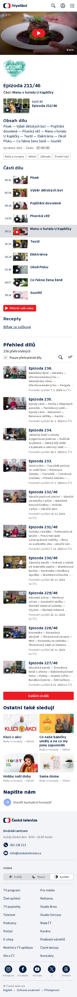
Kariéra (45, 931)
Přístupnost (51, 990)
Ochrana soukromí (28, 990)
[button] (38, 33)
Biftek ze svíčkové (17, 327)
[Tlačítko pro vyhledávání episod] (60, 357)
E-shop (8, 939)
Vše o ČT (9, 956)
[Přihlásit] (63, 5)
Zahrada (45, 156)
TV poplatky (11, 906)
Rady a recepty (14, 156)
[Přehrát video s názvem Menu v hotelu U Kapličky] (38, 33)
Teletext (9, 915)
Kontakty (47, 956)
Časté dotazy (49, 947)
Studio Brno (48, 906)
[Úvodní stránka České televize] (20, 820)
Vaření (32, 156)
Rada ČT (46, 923)
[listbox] (38, 876)
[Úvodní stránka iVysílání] (15, 5)
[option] (15, 877)
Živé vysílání (11, 898)
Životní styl (62, 156)
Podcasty (9, 923)
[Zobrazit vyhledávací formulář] (53, 5)
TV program (11, 890)
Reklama (46, 898)
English (7, 990)
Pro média (47, 890)
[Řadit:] (70, 357)
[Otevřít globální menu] (72, 5)
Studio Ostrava (50, 915)
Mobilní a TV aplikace (18, 947)
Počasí (8, 931)
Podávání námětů (52, 939)
